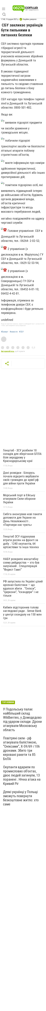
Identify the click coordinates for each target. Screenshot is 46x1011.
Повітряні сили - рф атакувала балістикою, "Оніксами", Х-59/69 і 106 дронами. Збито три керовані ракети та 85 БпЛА (21, 748)
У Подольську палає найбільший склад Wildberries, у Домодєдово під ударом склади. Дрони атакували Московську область (22, 719)
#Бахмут (4, 332)
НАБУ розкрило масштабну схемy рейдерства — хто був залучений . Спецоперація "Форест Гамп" (21, 564)
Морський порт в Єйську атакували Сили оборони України (19, 498)
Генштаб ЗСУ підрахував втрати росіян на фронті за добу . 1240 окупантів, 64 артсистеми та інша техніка (21, 542)
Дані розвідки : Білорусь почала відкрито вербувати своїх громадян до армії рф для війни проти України (21, 478)
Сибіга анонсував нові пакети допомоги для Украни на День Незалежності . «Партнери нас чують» (22, 519)
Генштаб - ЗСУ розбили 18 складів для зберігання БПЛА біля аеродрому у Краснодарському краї (22, 456)
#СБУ (21, 332)
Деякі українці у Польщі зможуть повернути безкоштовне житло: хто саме (21, 798)
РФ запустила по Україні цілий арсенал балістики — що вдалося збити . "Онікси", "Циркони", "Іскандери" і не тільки (23, 588)
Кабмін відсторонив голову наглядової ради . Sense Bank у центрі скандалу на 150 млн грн (22, 613)
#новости (14, 332)
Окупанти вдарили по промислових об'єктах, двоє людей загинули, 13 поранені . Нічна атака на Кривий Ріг (22, 775)
